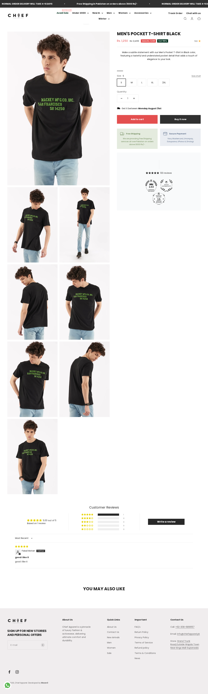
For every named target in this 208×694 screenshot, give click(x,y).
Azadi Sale (63, 12)
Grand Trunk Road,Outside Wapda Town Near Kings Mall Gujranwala (184, 644)
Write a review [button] (166, 521)
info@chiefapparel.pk (188, 633)
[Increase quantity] (134, 98)
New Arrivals (113, 637)
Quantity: (122, 91)
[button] (87, 515)
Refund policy (142, 647)
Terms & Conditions (145, 653)
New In (96, 12)
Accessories (141, 12)
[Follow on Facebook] (9, 672)
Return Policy (141, 632)
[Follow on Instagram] (17, 672)
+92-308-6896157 (184, 626)
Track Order (175, 13)
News (137, 658)
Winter (103, 18)
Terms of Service (144, 642)
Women (123, 12)
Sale (109, 653)
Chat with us (193, 13)
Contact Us (113, 632)
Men (109, 12)
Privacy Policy (142, 637)
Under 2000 (79, 12)
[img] (21, 546)
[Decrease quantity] (121, 98)
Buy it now (180, 119)
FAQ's (137, 626)
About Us (111, 626)
